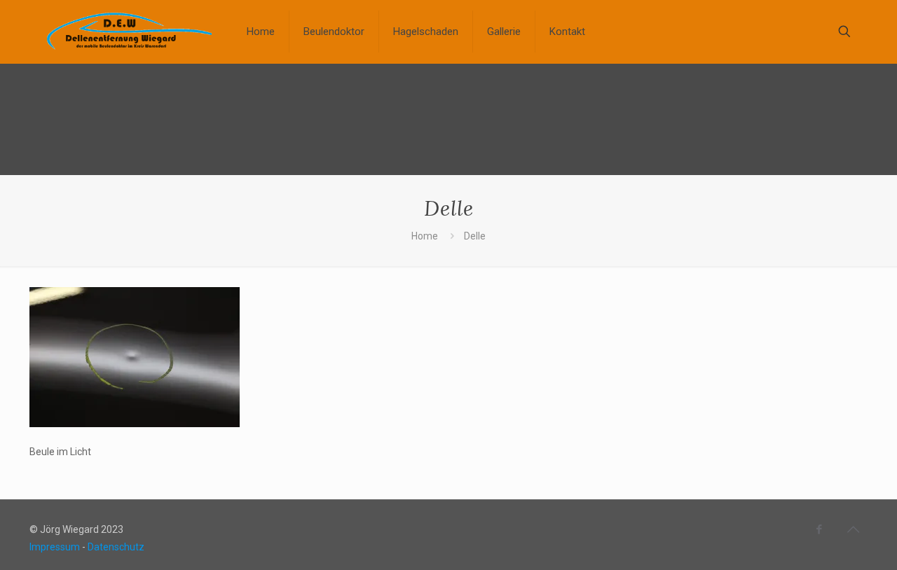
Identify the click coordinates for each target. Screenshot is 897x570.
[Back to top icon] (853, 529)
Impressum (54, 546)
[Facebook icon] (819, 529)
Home (424, 236)
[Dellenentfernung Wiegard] (127, 31)
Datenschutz (116, 546)
